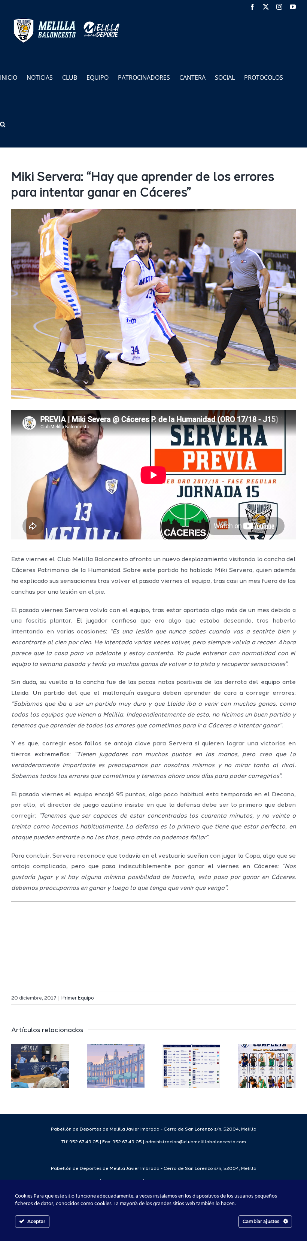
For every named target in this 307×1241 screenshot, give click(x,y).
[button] (3, 123)
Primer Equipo (77, 998)
